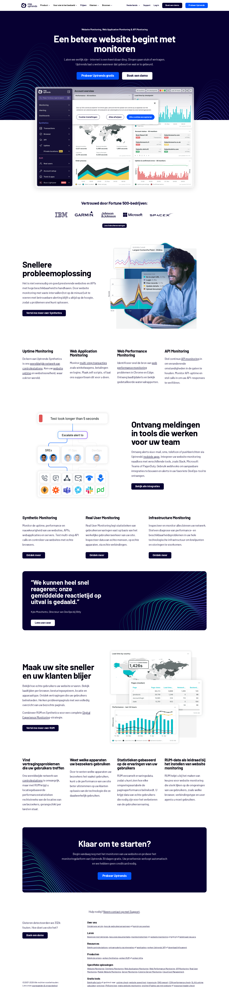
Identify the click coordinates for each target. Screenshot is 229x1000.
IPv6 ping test (111, 986)
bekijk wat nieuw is (187, 937)
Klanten (93, 5)
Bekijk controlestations (97, 947)
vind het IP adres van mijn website (156, 986)
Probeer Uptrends (197, 5)
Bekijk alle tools (94, 982)
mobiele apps (151, 456)
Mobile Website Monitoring (109, 972)
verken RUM (124, 958)
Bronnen (106, 5)
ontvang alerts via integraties (121, 947)
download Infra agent (177, 947)
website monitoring (159, 937)
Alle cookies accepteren (140, 117)
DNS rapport (162, 982)
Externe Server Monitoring (150, 972)
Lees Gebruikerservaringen (114, 226)
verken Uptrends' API (156, 947)
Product (44, 5)
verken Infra (137, 958)
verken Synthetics (110, 958)
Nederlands (132, 5)
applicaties (142, 947)
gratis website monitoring (129, 986)
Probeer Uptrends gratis (97, 75)
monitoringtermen (139, 937)
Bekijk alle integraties (147, 486)
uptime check (122, 982)
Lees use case (43, 623)
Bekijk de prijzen (94, 958)
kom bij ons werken (141, 926)
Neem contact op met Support (121, 911)
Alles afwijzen (115, 117)
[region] (115, 112)
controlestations (32, 780)
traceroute (152, 982)
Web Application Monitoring (136, 969)
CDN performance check (180, 982)
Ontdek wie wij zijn (95, 926)
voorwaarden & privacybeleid (44, 986)
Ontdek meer (33, 555)
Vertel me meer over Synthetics (44, 313)
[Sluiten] (155, 103)
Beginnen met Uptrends (97, 937)
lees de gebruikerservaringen (117, 926)
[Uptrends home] (29, 5)
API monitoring (190, 358)
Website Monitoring (95, 969)
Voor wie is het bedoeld (64, 5)
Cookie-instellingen (88, 117)
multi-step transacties (93, 363)
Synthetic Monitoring (114, 969)
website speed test (137, 982)
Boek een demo (172, 5)
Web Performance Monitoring (162, 969)
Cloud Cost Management (173, 972)
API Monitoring (182, 969)
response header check (184, 986)
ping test (100, 986)
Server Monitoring (130, 972)
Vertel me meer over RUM (40, 728)
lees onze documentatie (119, 937)
